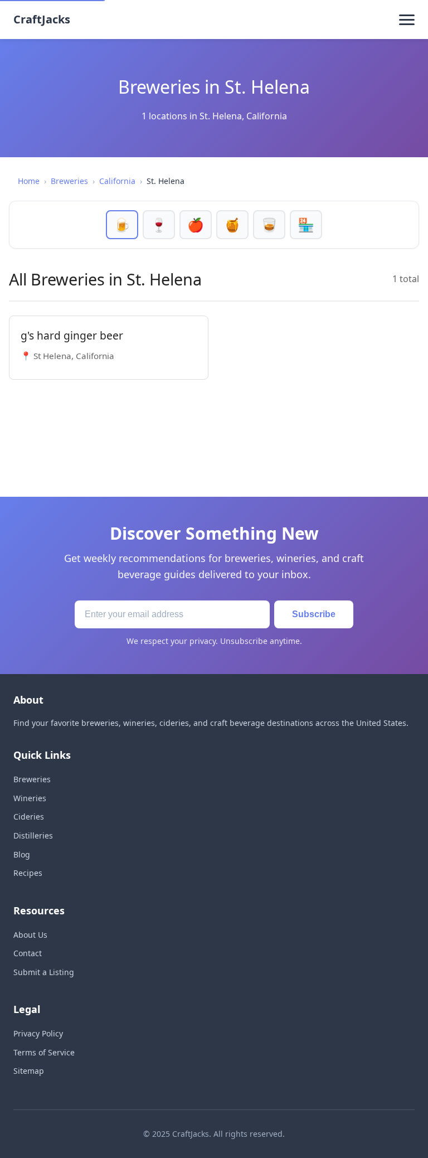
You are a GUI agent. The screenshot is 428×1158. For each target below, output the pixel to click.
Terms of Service (44, 1052)
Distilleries (33, 835)
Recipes (27, 873)
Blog (21, 854)
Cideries (28, 816)
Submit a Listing (43, 972)
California (117, 181)
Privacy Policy (38, 1033)
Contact (27, 953)
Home (29, 181)
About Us (30, 934)
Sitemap (28, 1070)
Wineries (29, 798)
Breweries (69, 181)
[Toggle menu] (407, 19)
